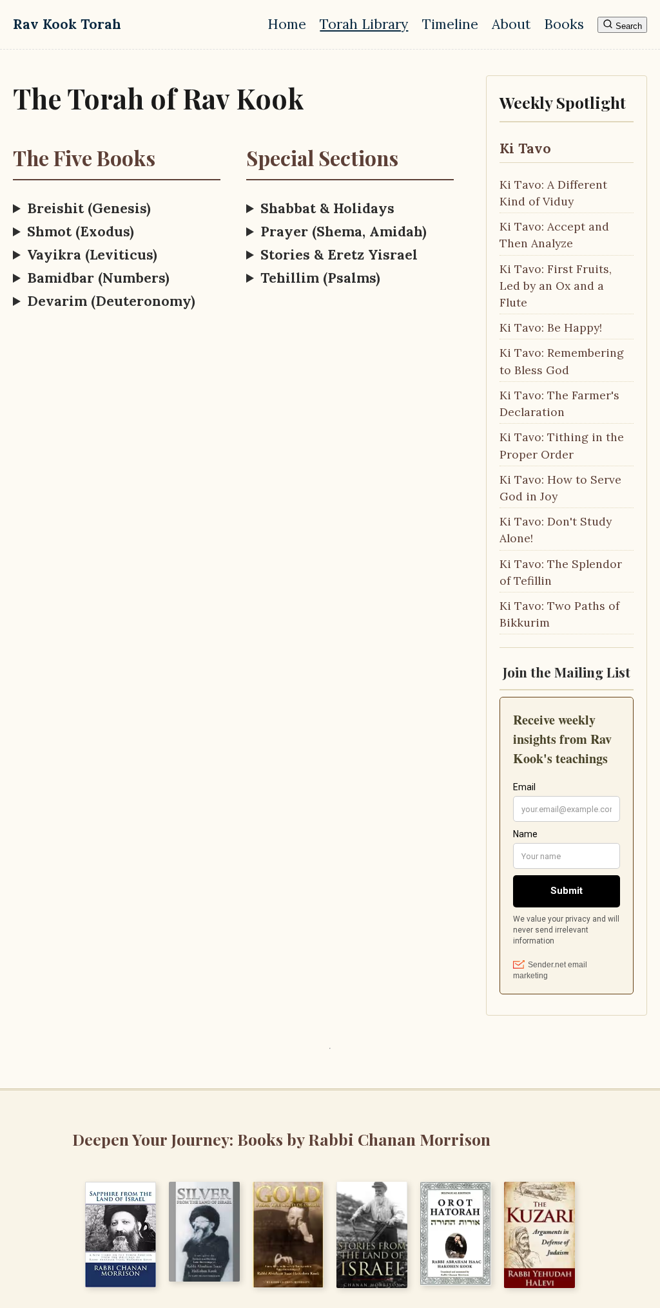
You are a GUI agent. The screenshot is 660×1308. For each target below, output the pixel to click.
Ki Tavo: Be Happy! (551, 327)
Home (286, 24)
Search (627, 26)
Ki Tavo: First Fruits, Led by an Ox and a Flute (556, 285)
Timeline (450, 24)
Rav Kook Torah (67, 24)
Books (564, 24)
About (511, 24)
